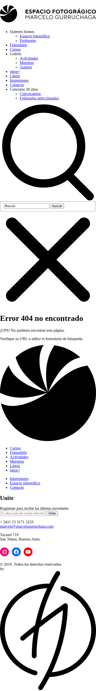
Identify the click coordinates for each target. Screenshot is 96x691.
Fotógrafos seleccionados (39, 98)
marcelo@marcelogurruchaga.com (26, 526)
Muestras (27, 63)
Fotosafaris (18, 45)
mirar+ (15, 71)
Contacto (17, 85)
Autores (26, 67)
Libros (15, 76)
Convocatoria (30, 94)
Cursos (15, 49)
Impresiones (19, 80)
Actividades (29, 58)
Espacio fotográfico (35, 36)
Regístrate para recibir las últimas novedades (34, 508)
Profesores (28, 40)
